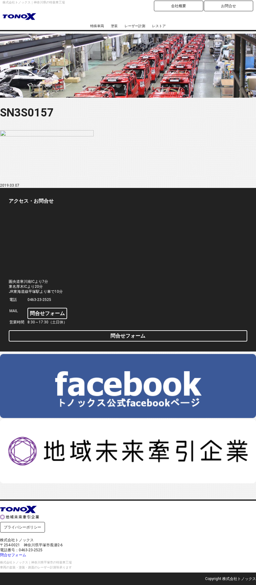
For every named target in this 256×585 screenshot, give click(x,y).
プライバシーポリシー (22, 527)
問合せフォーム (47, 313)
